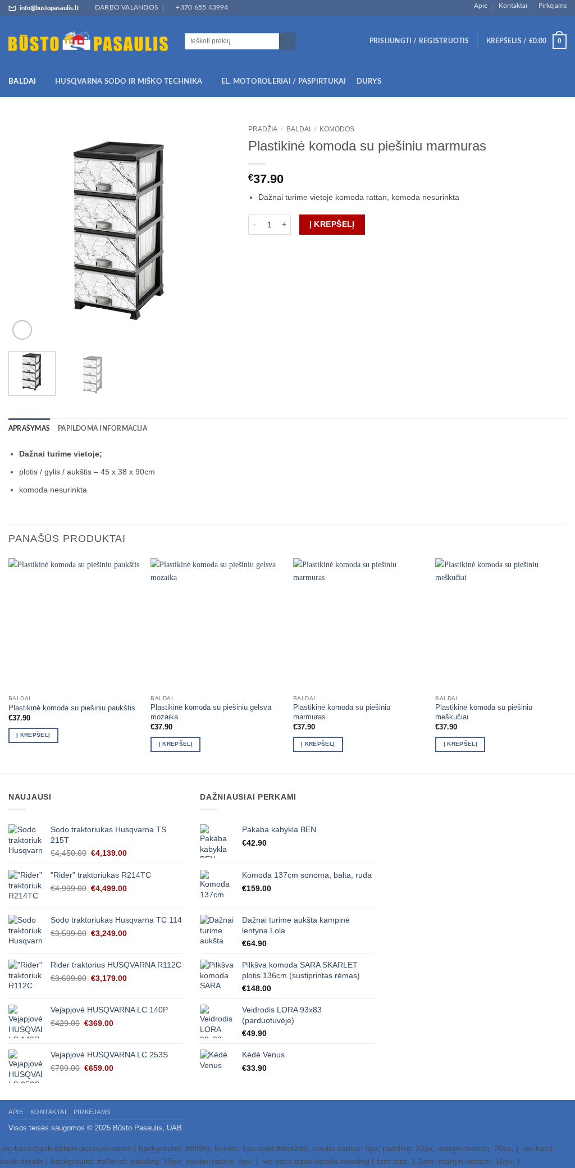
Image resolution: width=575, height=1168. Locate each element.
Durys (369, 81)
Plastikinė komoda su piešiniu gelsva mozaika (210, 712)
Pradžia (262, 129)
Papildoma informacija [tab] (102, 429)
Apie (480, 6)
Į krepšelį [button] (33, 735)
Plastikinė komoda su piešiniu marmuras (341, 712)
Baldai (22, 81)
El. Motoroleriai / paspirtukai (283, 81)
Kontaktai (513, 6)
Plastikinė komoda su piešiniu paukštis (71, 708)
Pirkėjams (553, 6)
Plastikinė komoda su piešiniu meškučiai (483, 712)
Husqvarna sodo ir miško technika (128, 81)
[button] (419, 41)
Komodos (337, 129)
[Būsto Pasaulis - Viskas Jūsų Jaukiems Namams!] (88, 41)
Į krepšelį (332, 224)
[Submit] (287, 41)
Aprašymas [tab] (29, 429)
